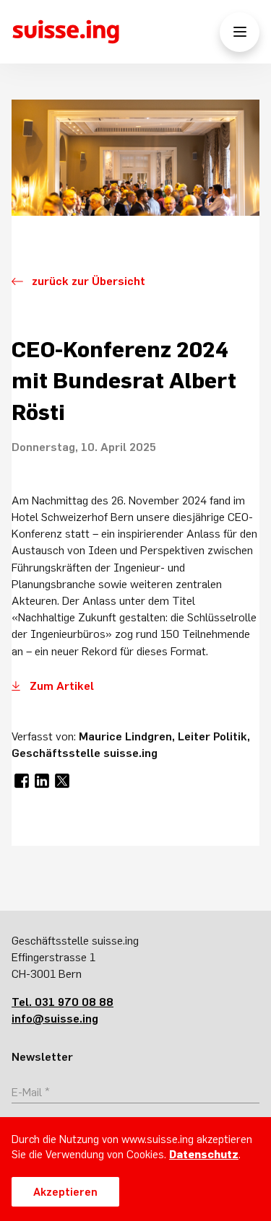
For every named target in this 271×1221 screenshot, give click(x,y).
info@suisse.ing (55, 1018)
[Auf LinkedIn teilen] (42, 781)
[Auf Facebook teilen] (21, 781)
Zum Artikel (62, 685)
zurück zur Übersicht (88, 280)
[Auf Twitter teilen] (62, 781)
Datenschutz (203, 1154)
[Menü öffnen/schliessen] (239, 32)
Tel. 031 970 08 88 (62, 1001)
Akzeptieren (65, 1192)
